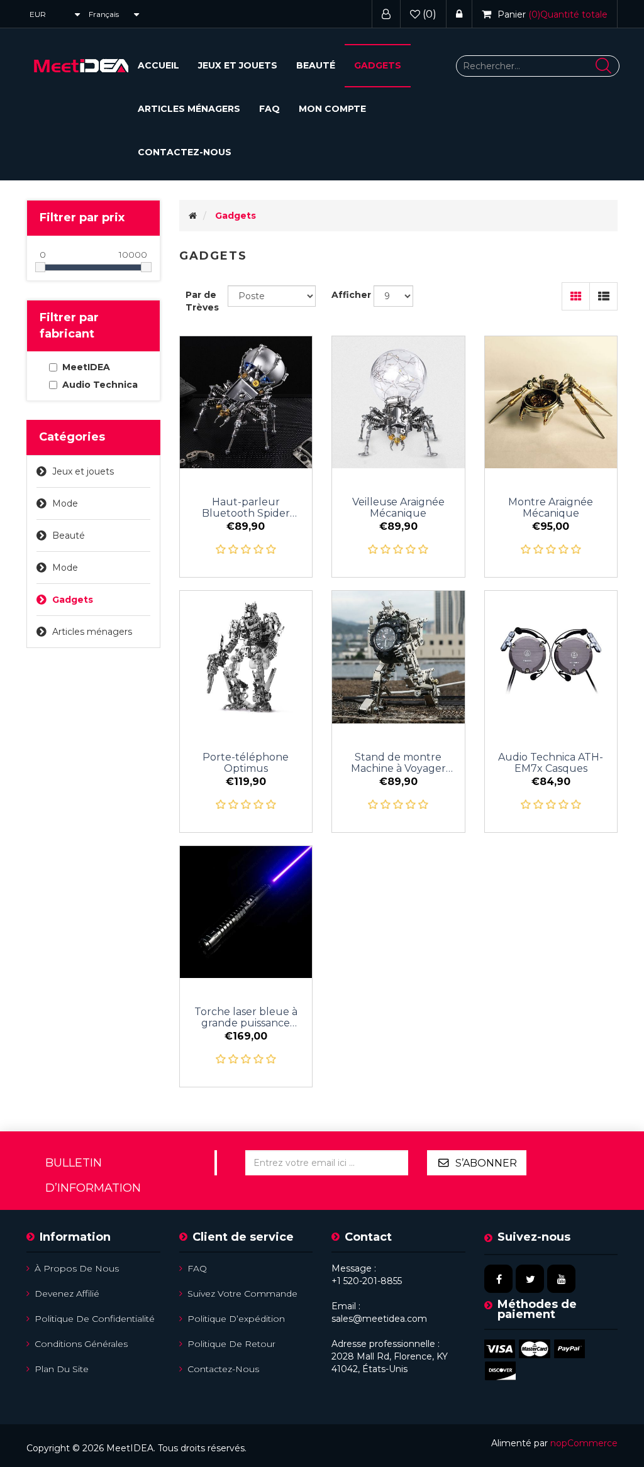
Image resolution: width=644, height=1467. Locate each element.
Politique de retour (231, 1343)
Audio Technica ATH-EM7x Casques (550, 763)
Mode (65, 503)
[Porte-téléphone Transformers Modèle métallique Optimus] (246, 657)
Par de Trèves (202, 301)
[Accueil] (193, 215)
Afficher (351, 294)
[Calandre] (576, 296)
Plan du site (62, 1369)
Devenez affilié (67, 1293)
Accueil (158, 65)
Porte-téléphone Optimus (246, 763)
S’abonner (486, 1163)
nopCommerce (584, 1443)
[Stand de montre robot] (398, 657)
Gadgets (377, 65)
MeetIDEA (86, 367)
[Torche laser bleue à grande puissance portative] (246, 912)
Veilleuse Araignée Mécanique (398, 508)
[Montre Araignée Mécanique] (551, 402)
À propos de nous (77, 1268)
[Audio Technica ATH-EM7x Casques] (551, 657)
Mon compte (332, 108)
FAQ (269, 108)
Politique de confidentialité (95, 1318)
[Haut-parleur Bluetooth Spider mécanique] (246, 402)
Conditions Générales (81, 1343)
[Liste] (603, 296)
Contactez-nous (184, 152)
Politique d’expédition (236, 1318)
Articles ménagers (189, 108)
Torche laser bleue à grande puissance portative (245, 1017)
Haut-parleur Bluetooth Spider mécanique (246, 508)
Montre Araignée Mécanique (550, 508)
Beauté (315, 65)
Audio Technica (100, 384)
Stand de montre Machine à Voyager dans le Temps (398, 763)
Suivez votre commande (242, 1293)
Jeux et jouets (237, 65)
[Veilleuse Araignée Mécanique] (398, 402)
